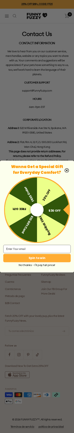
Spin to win (37, 258)
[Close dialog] (67, 170)
